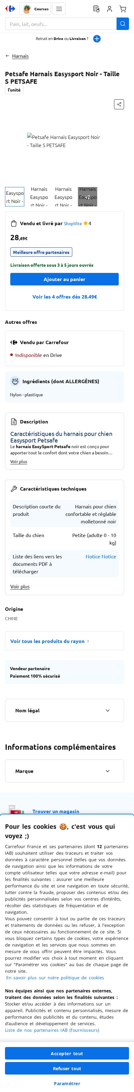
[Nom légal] (107, 710)
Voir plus (18, 461)
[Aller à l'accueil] (10, 8)
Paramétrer (67, 1083)
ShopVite (73, 223)
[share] (119, 104)
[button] (58, 8)
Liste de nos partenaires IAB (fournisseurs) (52, 1030)
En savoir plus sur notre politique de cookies (55, 978)
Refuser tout (67, 1068)
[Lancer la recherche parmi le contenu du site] (123, 24)
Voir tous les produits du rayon (47, 641)
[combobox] (67, 23)
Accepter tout (67, 1053)
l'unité (14, 89)
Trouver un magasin (55, 811)
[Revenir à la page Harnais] (7, 55)
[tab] (14, 196)
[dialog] (67, 953)
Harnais (20, 55)
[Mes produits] (96, 8)
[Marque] (107, 771)
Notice (93, 556)
